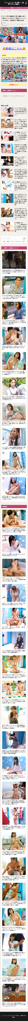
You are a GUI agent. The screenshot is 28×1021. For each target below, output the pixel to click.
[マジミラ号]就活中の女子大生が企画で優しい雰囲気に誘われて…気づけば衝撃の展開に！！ (13, 651)
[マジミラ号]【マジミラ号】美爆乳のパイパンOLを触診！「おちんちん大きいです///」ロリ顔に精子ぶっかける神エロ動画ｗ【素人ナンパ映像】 (14, 903)
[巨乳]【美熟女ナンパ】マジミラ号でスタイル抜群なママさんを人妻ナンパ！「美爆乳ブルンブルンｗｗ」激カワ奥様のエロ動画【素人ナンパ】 (14, 878)
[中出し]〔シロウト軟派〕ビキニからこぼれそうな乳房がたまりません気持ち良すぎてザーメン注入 (13, 604)
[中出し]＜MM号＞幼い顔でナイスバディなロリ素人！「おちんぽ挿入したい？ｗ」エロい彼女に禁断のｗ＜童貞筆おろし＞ (14, 373)
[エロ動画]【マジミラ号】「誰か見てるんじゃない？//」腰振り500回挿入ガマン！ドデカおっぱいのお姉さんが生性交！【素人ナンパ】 (13, 777)
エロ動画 (9, 10)
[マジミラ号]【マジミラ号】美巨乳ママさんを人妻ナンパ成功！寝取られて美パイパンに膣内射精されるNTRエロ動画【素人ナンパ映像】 (13, 853)
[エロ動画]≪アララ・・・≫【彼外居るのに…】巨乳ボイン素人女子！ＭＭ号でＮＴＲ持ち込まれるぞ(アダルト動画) (21, 227)
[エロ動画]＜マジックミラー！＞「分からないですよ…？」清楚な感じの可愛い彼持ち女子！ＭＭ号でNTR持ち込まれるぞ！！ (21, 186)
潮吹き (4, 25)
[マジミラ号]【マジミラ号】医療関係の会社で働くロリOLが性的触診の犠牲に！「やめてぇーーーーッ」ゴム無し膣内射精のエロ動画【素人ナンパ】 (13, 954)
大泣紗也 (22, 24)
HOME (3, 10)
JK (2, 24)
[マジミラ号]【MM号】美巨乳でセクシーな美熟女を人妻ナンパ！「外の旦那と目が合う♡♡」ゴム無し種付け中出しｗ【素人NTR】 (14, 322)
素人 (7, 25)
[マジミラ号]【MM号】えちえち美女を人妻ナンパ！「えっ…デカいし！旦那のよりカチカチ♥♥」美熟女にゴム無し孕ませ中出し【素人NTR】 (14, 297)
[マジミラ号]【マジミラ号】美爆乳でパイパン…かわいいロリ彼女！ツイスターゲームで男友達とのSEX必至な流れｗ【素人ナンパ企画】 (13, 701)
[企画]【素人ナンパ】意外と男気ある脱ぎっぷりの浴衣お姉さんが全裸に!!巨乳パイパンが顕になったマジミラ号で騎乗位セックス (13, 828)
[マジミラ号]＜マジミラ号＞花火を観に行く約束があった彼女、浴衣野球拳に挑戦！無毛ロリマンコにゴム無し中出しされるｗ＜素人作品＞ (21, 174)
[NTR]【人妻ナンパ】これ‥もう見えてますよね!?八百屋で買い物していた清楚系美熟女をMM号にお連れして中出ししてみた (13, 498)
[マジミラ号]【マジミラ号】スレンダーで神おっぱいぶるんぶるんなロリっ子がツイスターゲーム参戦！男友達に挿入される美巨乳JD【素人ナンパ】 (14, 676)
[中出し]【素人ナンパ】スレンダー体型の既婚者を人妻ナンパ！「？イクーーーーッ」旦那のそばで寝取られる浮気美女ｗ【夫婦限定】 (14, 727)
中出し (19, 24)
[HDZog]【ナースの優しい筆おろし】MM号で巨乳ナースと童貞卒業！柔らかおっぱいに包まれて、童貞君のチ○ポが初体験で (21, 149)
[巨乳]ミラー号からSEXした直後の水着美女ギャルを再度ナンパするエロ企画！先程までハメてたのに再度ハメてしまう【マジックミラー (14, 1005)
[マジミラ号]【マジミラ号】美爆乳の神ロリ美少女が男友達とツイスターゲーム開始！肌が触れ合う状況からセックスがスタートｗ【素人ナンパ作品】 (14, 530)
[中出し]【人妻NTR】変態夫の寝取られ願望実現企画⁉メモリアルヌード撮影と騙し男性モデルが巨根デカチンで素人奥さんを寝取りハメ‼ (13, 802)
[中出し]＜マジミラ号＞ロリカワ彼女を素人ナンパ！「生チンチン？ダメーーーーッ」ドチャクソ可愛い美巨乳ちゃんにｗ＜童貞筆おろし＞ (14, 929)
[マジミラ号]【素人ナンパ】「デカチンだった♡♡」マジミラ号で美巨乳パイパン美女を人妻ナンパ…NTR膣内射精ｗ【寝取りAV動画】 (13, 979)
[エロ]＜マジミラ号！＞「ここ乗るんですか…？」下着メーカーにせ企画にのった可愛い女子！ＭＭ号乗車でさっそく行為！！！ (21, 161)
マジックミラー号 (13, 24)
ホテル (12, 241)
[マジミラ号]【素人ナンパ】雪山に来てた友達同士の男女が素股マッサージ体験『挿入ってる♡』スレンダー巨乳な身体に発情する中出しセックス (14, 472)
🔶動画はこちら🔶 (14, 48)
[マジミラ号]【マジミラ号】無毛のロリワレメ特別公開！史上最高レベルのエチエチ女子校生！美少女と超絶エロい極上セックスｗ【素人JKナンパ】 (21, 213)
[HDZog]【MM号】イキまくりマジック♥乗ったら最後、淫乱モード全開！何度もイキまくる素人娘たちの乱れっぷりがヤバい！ (14, 423)
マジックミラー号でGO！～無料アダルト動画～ (14, 3)
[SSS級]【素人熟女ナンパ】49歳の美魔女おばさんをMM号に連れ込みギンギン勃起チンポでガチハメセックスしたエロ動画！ (13, 272)
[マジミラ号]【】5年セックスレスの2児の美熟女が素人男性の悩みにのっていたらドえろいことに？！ (21, 111)
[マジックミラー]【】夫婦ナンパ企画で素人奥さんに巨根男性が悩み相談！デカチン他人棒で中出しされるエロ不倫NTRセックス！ (14, 398)
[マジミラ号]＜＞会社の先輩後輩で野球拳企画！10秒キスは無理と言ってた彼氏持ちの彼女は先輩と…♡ (13, 448)
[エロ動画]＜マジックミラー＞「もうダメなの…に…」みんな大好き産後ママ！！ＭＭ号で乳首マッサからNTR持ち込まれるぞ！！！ (21, 136)
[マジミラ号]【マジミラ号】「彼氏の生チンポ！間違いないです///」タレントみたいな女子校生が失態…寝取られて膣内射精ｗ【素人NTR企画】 (21, 199)
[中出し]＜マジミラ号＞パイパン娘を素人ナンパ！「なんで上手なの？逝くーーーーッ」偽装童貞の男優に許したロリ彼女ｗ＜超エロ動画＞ (14, 579)
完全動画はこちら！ (14, 84)
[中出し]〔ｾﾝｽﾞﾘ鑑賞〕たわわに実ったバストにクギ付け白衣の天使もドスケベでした (13, 555)
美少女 (4, 241)
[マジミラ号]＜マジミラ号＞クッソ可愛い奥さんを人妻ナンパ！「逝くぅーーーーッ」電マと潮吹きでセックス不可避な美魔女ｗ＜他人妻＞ (21, 124)
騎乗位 (8, 241)
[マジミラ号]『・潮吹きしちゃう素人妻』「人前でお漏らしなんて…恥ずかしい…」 (13, 627)
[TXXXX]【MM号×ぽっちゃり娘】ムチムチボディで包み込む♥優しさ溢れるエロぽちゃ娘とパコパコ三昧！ (13, 348)
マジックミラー (7, 24)
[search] (24, 238)
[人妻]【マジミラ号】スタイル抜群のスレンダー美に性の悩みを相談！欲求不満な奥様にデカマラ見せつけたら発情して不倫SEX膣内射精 (14, 752)
